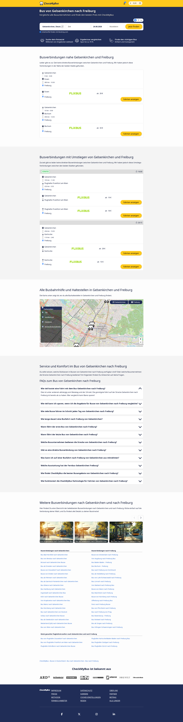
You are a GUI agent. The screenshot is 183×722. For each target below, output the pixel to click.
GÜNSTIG (45, 172)
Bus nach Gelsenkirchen (75, 661)
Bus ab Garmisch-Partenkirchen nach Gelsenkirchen (59, 581)
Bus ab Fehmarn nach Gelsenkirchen (54, 578)
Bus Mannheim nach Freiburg (102, 593)
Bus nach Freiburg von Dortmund (104, 570)
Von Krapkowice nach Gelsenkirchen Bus (55, 600)
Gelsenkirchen (120, 302)
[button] (90, 327)
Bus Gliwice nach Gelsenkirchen (52, 585)
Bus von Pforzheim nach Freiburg (104, 608)
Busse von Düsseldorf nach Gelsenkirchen (56, 570)
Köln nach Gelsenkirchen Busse (52, 597)
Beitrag (113, 697)
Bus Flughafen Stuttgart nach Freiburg (105, 642)
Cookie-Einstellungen (90, 697)
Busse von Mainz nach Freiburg (103, 589)
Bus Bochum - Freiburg (100, 566)
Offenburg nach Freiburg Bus (102, 600)
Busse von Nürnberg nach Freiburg (104, 597)
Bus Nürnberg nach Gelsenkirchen (53, 608)
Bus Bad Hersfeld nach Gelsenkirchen (54, 555)
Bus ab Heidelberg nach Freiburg (103, 574)
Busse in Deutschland (58, 661)
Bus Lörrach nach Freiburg (101, 581)
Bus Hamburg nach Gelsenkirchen (53, 589)
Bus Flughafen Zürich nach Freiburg (104, 646)
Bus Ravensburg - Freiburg (101, 616)
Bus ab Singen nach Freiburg (102, 623)
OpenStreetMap (131, 346)
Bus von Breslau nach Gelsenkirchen (54, 559)
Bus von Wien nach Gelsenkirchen (53, 627)
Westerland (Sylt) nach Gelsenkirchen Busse (56, 623)
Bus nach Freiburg (91, 661)
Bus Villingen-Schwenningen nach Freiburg (107, 627)
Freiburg (136, 302)
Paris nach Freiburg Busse (101, 604)
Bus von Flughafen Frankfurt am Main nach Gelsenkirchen (61, 642)
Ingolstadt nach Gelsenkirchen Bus (53, 593)
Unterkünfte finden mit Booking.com (54, 32)
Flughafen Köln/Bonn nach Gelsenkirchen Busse (58, 646)
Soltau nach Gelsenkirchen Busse (52, 616)
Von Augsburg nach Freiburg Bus (103, 559)
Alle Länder (115, 701)
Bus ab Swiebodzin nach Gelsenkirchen (55, 620)
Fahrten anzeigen (131, 99)
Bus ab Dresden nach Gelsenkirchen (54, 566)
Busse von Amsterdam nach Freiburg (105, 555)
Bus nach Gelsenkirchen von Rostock (54, 612)
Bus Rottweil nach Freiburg (101, 620)
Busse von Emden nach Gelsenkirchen (54, 574)
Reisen (83, 701)
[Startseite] (49, 3)
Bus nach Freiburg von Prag (102, 612)
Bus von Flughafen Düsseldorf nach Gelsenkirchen (59, 638)
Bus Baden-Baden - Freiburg (102, 562)
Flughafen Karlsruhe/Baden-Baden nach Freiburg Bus (111, 638)
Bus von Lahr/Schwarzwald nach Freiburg (106, 578)
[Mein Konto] (124, 3)
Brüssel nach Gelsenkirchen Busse (53, 562)
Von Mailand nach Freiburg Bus (103, 585)
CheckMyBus (44, 661)
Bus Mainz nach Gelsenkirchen (52, 604)
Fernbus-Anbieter (59, 701)
